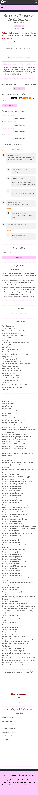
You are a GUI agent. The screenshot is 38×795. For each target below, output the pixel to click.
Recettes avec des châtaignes (12, 500)
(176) (7, 345)
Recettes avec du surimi (10, 627)
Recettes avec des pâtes (10, 552)
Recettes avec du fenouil (11, 587)
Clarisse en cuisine (7, 721)
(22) (12, 375)
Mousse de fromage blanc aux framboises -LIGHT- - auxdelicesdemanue (19, 64)
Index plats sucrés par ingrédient (14, 434)
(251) (15, 335)
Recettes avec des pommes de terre (14, 561)
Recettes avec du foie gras (11, 590)
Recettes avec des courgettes (12, 510)
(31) (12, 371)
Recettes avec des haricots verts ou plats (17, 533)
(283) (13, 331)
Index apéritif (7, 401)
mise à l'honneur (19, 22)
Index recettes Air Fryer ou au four (14, 439)
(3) (12, 387)
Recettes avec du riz (9, 622)
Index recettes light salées (11, 451)
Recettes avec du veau (10, 630)
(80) (7, 357)
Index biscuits (7, 406)
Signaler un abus (23, 782)
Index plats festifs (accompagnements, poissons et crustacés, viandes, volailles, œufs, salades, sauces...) (18, 429)
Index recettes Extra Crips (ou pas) (14, 448)
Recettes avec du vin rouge (11, 632)
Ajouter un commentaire (17, 149)
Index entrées (7, 415)
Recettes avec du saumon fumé (13, 625)
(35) (10, 366)
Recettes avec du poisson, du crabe (14, 604)
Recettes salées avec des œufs (13, 648)
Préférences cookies (29, 785)
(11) (7, 382)
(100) (12, 350)
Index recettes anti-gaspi (11, 441)
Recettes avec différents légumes (14, 566)
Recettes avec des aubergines (12, 488)
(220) (7, 340)
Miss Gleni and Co (7, 736)
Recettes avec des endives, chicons (14, 519)
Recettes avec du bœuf (10, 568)
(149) (6, 347)
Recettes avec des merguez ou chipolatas (17, 538)
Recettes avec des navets (11, 543)
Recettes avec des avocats (11, 491)
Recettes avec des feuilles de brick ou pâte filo (19, 526)
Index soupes (6, 467)
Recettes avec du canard (11, 571)
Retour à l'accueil (19, 89)
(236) (6, 338)
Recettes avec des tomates (11, 564)
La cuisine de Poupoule (9, 728)
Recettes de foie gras (9, 634)
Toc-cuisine (5, 739)
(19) (10, 378)
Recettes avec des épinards (12, 521)
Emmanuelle (16, 296)
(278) (14, 333)
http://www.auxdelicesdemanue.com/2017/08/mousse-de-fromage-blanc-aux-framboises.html (19, 79)
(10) (14, 385)
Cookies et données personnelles (12, 785)
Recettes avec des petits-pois (12, 554)
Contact (14, 782)
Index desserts (7, 408)
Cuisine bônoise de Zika (9, 725)
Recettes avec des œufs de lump (13, 550)
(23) (8, 373)
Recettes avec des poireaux (12, 557)
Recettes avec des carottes (11, 495)
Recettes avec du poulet (10, 615)
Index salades (7, 460)
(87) (15, 354)
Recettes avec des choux (11, 503)
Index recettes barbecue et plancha (14, 444)
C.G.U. (32, 782)
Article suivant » (30, 85)
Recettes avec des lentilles (11, 535)
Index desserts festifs (9, 411)
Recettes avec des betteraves (12, 493)
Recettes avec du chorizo (11, 573)
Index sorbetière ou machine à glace (15, 465)
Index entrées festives (10, 418)
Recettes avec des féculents (12, 524)
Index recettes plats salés (11, 458)
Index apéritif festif (9, 404)
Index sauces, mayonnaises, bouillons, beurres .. (18, 463)
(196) (16, 342)
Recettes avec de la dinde (11, 474)
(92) (6, 352)
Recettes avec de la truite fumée (13, 479)
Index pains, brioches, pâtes (12, 423)
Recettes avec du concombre (12, 575)
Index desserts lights (9, 413)
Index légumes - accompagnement (14, 420)
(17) (10, 380)
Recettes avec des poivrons (11, 559)
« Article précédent (9, 85)
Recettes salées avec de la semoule (14, 637)
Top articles (6, 782)
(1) (5, 390)
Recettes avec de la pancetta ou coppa (16, 477)
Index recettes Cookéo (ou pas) (13, 446)
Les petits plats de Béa (9, 732)
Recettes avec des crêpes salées (13, 512)
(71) (11, 361)
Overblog (30, 775)
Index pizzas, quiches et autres (13, 425)
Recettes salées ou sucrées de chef (14, 665)
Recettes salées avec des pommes (14, 651)
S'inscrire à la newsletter (9, 105)
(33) (10, 368)
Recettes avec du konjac (10, 601)
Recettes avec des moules (11, 540)
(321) (9, 328)
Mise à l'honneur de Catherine (19, 18)
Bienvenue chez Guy (8, 717)
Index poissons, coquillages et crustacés (16, 437)
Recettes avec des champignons (13, 498)
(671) (8, 326)
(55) (18, 364)
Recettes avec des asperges (12, 486)
